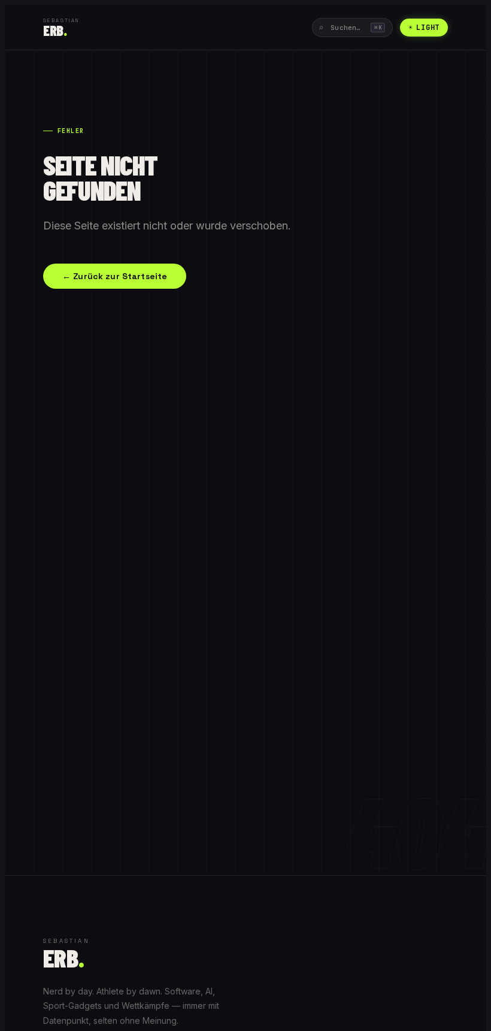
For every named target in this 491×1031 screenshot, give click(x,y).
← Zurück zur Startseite (114, 276)
